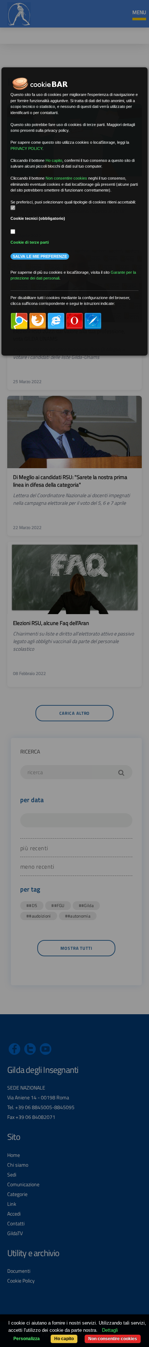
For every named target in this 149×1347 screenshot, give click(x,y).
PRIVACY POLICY (26, 148)
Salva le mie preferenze (40, 256)
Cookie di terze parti (29, 242)
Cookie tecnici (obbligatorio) (37, 218)
